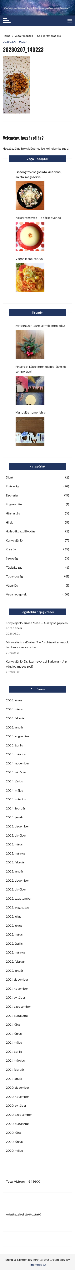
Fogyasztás (14, 504)
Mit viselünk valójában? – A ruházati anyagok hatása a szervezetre (37, 644)
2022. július (13, 916)
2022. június (14, 926)
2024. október (16, 772)
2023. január (14, 871)
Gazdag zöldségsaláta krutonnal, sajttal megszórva (39, 174)
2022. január (14, 971)
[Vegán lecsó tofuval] (30, 277)
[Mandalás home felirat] (30, 431)
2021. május (14, 1043)
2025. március (16, 754)
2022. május (14, 934)
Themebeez (37, 1265)
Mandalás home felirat (31, 412)
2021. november (17, 989)
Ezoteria (12, 495)
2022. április (14, 944)
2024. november (17, 763)
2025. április (14, 745)
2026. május (14, 709)
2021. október (15, 997)
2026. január (14, 727)
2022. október (16, 889)
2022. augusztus (17, 907)
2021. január (14, 1079)
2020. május (14, 1151)
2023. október (16, 835)
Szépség (12, 558)
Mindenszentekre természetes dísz (40, 326)
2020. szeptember (19, 1115)
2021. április (14, 1052)
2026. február (15, 718)
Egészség (12, 486)
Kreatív (11, 549)
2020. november (17, 1097)
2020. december (17, 1088)
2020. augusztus (17, 1124)
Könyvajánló (14, 540)
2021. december (17, 979)
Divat (9, 477)
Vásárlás (12, 585)
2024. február (15, 808)
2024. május (14, 790)
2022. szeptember (19, 898)
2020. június (14, 1142)
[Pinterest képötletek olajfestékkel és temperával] (30, 390)
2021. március (15, 1060)
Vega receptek (16, 594)
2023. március (16, 853)
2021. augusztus (17, 1016)
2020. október (16, 1106)
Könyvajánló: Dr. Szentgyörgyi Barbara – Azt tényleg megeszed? (36, 664)
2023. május (14, 844)
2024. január (15, 817)
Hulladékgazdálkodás (20, 531)
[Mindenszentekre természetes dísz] (30, 344)
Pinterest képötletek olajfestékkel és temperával (41, 369)
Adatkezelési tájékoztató (23, 1214)
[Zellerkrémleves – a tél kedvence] (30, 236)
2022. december (17, 881)
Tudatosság (14, 576)
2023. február (15, 862)
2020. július (14, 1133)
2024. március (16, 799)
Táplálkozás (14, 567)
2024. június (14, 781)
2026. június (14, 700)
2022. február (15, 962)
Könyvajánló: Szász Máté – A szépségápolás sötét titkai (37, 625)
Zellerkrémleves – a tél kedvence (38, 218)
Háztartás (13, 513)
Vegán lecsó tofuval (29, 259)
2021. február (15, 1070)
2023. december (17, 826)
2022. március (16, 952)
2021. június (14, 1034)
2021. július (13, 1025)
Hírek (9, 522)
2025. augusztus (17, 736)
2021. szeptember (18, 1007)
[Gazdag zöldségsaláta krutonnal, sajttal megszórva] (30, 195)
